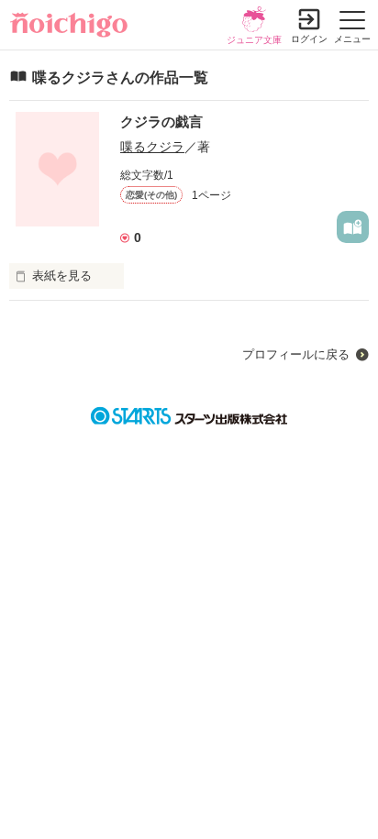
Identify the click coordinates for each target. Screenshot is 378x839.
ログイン (309, 39)
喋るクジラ (152, 146)
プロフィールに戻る (296, 354)
